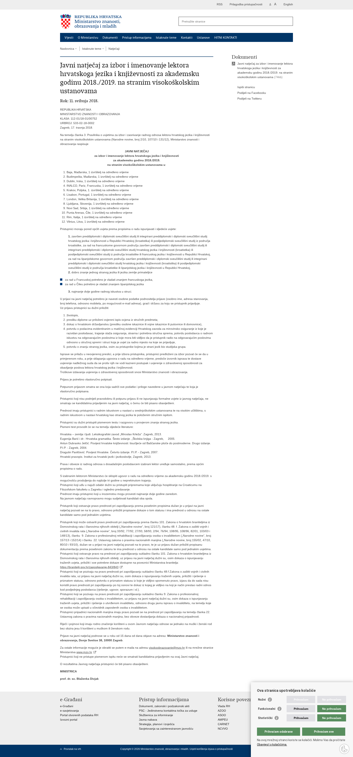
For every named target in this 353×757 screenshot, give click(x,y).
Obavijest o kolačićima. (272, 744)
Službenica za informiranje (156, 715)
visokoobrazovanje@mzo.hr (167, 647)
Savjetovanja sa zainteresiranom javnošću (166, 728)
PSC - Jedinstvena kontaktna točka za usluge (168, 710)
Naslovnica (67, 48)
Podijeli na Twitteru (249, 98)
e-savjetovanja (69, 710)
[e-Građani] (77, 5)
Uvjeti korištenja (199, 749)
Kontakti (186, 37)
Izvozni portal (68, 719)
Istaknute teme (166, 37)
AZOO (222, 710)
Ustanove (203, 37)
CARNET (223, 724)
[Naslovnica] (118, 21)
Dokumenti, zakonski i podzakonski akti (164, 706)
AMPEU (223, 719)
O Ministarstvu (88, 37)
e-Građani (66, 706)
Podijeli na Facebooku (251, 92)
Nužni (262, 699)
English (288, 4)
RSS (219, 4)
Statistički (265, 718)
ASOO (222, 715)
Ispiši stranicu (246, 87)
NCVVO (223, 728)
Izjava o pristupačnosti (220, 749)
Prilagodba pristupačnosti (246, 4)
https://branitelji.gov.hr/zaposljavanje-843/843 (89, 567)
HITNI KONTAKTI (225, 37)
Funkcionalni (266, 708)
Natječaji (114, 48)
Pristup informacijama (136, 37)
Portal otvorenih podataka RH (79, 715)
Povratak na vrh (72, 749)
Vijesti (69, 37)
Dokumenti (110, 37)
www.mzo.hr (84, 652)
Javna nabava (148, 719)
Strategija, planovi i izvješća (156, 724)
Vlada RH (224, 706)
